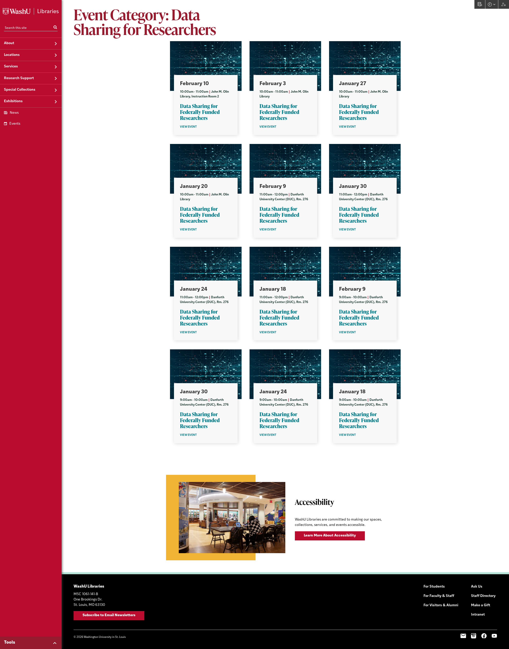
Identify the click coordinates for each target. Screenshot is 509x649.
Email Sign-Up (463, 636)
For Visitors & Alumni (441, 605)
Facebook (484, 636)
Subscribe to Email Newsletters (109, 615)
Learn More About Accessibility (330, 535)
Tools (9, 642)
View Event (188, 126)
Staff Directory (483, 596)
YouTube (494, 636)
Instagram (473, 636)
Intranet (478, 615)
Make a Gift (480, 605)
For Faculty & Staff (439, 596)
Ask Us (476, 587)
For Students (434, 587)
